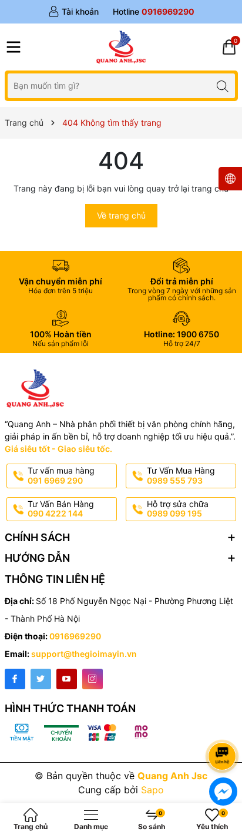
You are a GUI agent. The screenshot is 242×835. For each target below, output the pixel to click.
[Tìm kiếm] (223, 85)
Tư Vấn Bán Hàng (61, 509)
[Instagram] (92, 679)
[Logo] (121, 47)
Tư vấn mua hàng (61, 475)
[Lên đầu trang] (224, 725)
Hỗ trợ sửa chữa (178, 509)
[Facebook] (15, 679)
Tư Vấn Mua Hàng (181, 475)
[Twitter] (41, 679)
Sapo (152, 790)
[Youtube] (66, 679)
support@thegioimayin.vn (84, 654)
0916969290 (75, 636)
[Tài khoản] (73, 12)
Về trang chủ (121, 215)
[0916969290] (153, 12)
